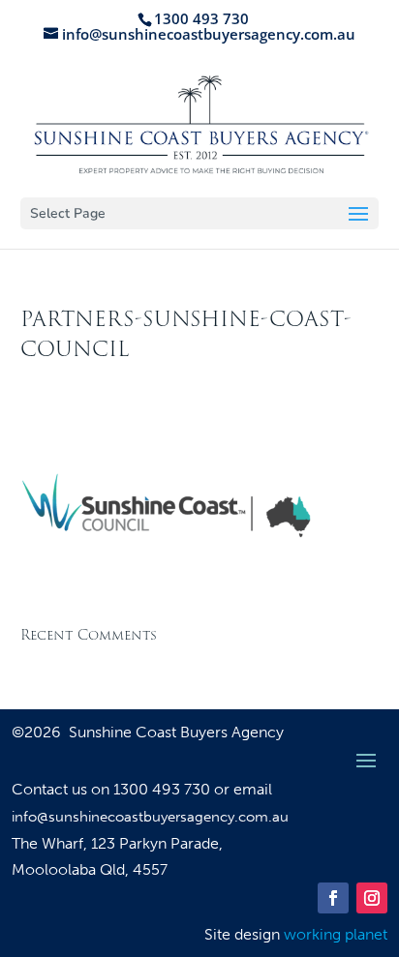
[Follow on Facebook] (333, 897)
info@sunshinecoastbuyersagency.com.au (150, 816)
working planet (335, 934)
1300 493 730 (163, 789)
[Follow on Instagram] (371, 897)
